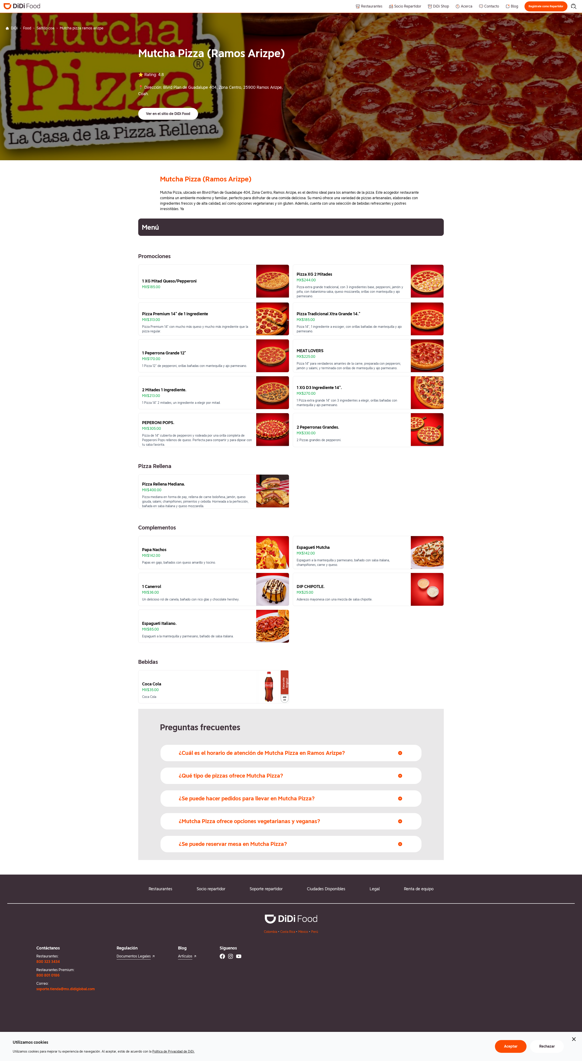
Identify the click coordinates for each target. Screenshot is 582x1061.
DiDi (14, 28)
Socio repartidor (211, 888)
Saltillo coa (45, 28)
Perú (314, 932)
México (303, 932)
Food (27, 28)
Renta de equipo (419, 888)
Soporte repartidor (266, 888)
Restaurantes (160, 888)
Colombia (270, 932)
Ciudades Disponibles (326, 888)
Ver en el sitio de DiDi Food (168, 114)
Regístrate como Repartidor (546, 6)
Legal (375, 888)
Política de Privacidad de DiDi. (173, 1051)
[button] (545, 6)
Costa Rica (287, 932)
